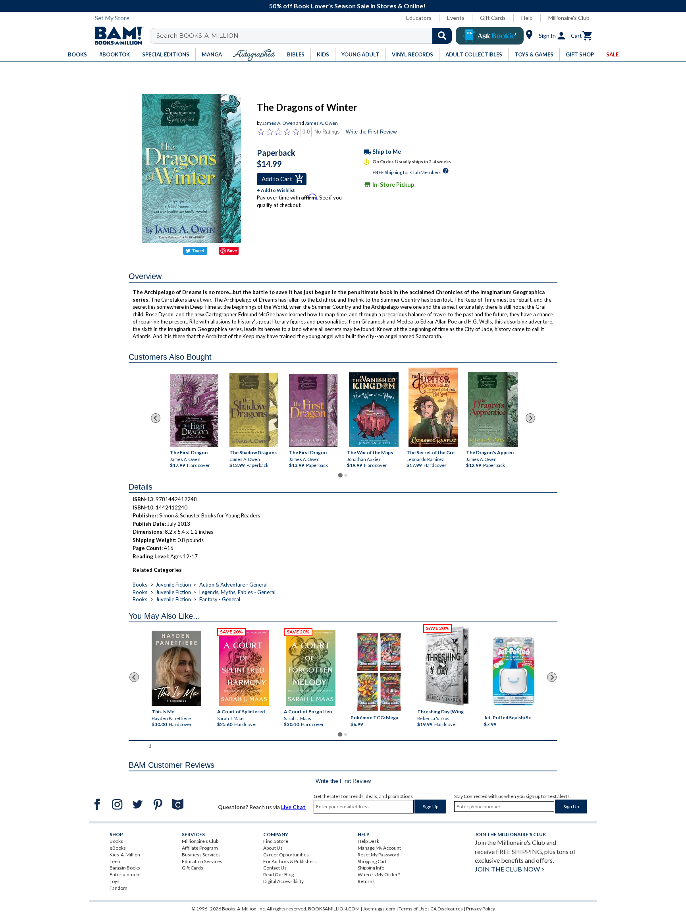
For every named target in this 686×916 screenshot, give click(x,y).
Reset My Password (378, 855)
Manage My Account (379, 848)
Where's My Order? (379, 874)
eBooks (118, 848)
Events (455, 17)
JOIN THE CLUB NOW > (510, 869)
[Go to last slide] (155, 418)
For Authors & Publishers (290, 861)
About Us (273, 848)
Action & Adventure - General (233, 584)
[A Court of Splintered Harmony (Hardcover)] (244, 668)
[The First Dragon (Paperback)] (313, 410)
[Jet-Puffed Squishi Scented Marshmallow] (513, 672)
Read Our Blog (278, 874)
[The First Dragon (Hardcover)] (194, 410)
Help (527, 17)
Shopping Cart (372, 861)
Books (140, 584)
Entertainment (125, 874)
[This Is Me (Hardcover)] (176, 668)
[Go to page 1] (340, 475)
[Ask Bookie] (490, 36)
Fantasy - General (219, 599)
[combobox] (306, 35)
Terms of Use (413, 909)
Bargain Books (125, 868)
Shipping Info (371, 868)
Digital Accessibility (283, 881)
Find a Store (275, 841)
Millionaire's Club (569, 17)
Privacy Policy (480, 909)
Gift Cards (493, 17)
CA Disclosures (446, 909)
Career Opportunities (286, 855)
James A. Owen (278, 123)
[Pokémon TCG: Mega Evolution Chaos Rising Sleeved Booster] (378, 672)
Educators (419, 17)
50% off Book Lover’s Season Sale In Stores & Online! (347, 6)
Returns (366, 881)
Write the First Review (371, 132)
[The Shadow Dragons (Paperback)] (253, 410)
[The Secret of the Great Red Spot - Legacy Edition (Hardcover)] (433, 407)
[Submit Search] (442, 36)
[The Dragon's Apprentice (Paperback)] (493, 409)
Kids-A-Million (125, 855)
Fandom (118, 888)
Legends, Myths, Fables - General (237, 592)
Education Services (202, 861)
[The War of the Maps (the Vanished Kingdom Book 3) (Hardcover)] (374, 409)
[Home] (116, 36)
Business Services (201, 855)
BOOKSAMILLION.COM (334, 909)
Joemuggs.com (379, 909)
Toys (114, 881)
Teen (115, 861)
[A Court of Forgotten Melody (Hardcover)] (310, 668)
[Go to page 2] (345, 475)
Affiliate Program (200, 848)
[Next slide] (530, 418)
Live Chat (293, 807)
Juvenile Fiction (173, 584)
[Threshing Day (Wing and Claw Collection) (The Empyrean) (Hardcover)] (447, 666)
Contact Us (275, 868)
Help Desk (368, 841)
